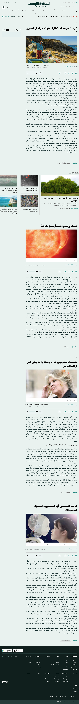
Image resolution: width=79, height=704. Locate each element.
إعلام (39, 667)
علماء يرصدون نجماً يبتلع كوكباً (59, 226)
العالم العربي (75, 660)
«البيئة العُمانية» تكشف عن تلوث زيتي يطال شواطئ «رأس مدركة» (9, 190)
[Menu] (76, 11)
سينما (39, 664)
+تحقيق (48, 681)
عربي (76, 2)
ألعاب (39, 13)
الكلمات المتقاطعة (74, 688)
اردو (65, 2)
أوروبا (67, 662)
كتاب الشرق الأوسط (55, 664)
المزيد (35, 13)
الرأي (55, 10)
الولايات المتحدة (65, 660)
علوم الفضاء (67, 347)
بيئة (30, 664)
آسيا (67, 664)
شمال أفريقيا (73, 664)
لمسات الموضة (65, 681)
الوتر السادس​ (37, 662)
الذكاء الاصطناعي (65, 640)
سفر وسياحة (65, 679)
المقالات (57, 660)
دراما (62, 492)
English (73, 2)
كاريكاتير (57, 662)
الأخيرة (75, 23)
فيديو (13, 10)
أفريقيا (67, 667)
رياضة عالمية (57, 681)
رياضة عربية (56, 679)
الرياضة (21, 10)
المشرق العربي (73, 667)
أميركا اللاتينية (65, 669)
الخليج (75, 662)
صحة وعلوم (39, 10)
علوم (30, 662)
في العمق (17, 10)
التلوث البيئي (66, 163)
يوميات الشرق (73, 357)
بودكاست (8, 10)
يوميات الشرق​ (27, 10)
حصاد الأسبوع (47, 676)
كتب (39, 660)
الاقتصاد (50, 10)
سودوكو (75, 691)
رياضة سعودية (56, 676)
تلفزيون (68, 492)
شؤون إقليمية (74, 669)
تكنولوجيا (34, 10)
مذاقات (66, 676)
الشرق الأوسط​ (63, 10)
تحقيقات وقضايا (47, 679)
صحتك (30, 660)
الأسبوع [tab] (3, 29)
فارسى (62, 2)
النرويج (59, 163)
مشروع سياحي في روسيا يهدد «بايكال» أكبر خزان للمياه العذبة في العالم (8, 211)
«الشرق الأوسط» (69, 66)
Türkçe (69, 2)
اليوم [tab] (7, 29)
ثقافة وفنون (45, 10)
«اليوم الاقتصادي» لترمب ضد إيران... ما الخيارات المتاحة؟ (57, 16)
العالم (58, 10)
